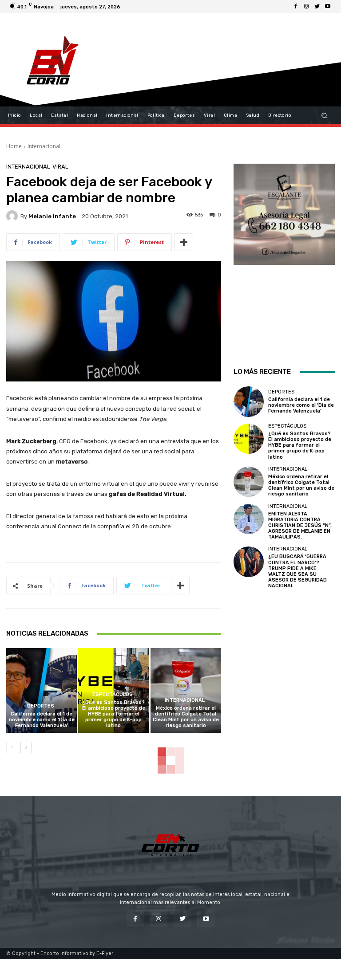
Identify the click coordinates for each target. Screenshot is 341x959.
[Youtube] (327, 6)
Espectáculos (112, 694)
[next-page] (26, 747)
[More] (183, 242)
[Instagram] (306, 6)
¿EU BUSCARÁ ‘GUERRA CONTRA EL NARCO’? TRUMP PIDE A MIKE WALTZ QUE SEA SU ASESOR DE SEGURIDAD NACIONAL (297, 571)
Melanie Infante (52, 216)
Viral (60, 166)
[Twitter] (317, 6)
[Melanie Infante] (13, 216)
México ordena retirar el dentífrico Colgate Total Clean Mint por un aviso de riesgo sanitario (186, 717)
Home (14, 146)
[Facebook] (295, 6)
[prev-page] (11, 747)
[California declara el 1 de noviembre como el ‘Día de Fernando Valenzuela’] (41, 690)
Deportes (40, 706)
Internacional (44, 146)
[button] (324, 115)
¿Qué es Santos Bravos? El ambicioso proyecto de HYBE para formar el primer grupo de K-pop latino (113, 714)
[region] (284, 253)
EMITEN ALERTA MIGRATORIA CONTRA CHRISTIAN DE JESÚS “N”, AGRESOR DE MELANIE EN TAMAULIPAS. (300, 525)
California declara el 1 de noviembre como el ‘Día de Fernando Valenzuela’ (42, 719)
